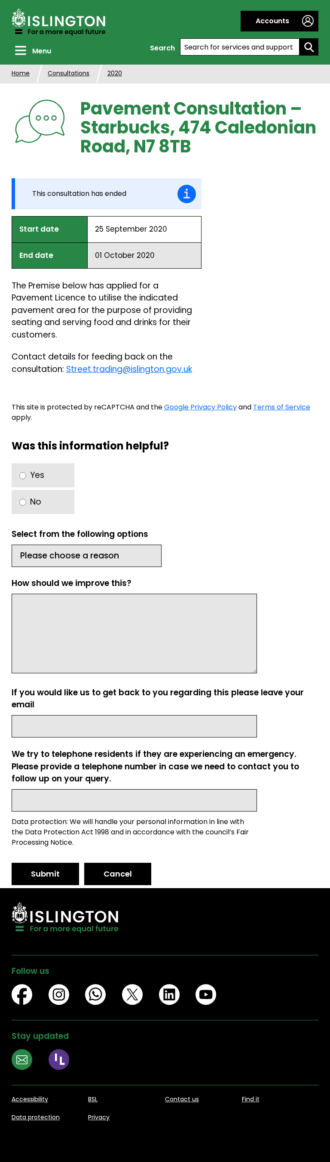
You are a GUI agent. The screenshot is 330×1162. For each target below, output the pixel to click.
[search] (308, 47)
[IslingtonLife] (67, 1060)
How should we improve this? (71, 583)
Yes (37, 475)
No (35, 502)
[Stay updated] (30, 1060)
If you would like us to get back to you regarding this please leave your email (158, 699)
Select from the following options (80, 534)
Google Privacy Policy (200, 407)
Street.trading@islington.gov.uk (129, 369)
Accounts (272, 21)
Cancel (118, 873)
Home (21, 73)
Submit (45, 873)
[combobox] (239, 47)
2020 (114, 73)
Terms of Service (281, 407)
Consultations (68, 73)
